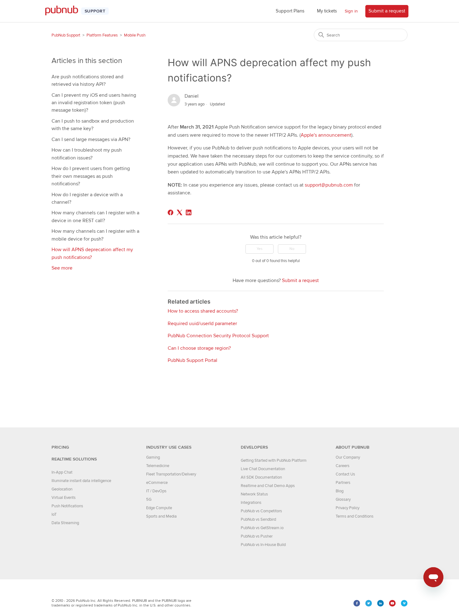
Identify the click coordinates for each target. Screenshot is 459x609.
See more (62, 268)
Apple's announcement (326, 135)
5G (148, 499)
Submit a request (386, 11)
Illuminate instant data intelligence (81, 480)
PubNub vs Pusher (257, 536)
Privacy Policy (347, 507)
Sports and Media (161, 516)
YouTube (392, 603)
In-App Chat (62, 472)
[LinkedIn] (188, 212)
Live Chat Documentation (263, 468)
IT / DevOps (156, 491)
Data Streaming (65, 522)
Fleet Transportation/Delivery (171, 474)
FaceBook (356, 603)
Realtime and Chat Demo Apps (268, 485)
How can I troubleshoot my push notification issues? (87, 154)
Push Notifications (67, 506)
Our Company (348, 457)
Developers (254, 447)
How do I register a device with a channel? (87, 198)
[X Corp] (179, 212)
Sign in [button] (351, 11)
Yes (260, 248)
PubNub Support (66, 35)
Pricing (60, 447)
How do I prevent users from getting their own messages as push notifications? (91, 176)
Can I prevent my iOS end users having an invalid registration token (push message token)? (94, 103)
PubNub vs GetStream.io (262, 527)
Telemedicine (157, 465)
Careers (342, 465)
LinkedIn (380, 603)
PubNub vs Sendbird (258, 519)
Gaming (153, 457)
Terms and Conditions (354, 516)
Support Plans (290, 11)
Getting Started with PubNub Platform (274, 460)
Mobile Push (135, 35)
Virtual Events (64, 497)
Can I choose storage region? (199, 348)
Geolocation (62, 489)
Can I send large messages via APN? (91, 139)
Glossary (343, 499)
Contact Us (345, 474)
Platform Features (102, 35)
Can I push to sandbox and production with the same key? (93, 125)
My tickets (327, 11)
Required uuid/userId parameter (202, 323)
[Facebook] (170, 212)
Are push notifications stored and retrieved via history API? (87, 80)
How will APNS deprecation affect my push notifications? (92, 253)
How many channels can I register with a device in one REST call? (95, 216)
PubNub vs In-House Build (263, 544)
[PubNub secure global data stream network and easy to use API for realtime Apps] (64, 11)
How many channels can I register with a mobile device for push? (95, 235)
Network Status (254, 494)
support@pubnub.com (329, 185)
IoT (54, 514)
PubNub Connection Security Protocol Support (218, 336)
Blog (339, 491)
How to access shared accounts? (203, 311)
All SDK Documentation (261, 477)
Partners (343, 482)
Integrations (251, 502)
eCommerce (157, 482)
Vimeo (404, 603)
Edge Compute (159, 507)
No (291, 248)
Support (95, 11)
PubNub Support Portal (192, 360)
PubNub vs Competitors (261, 511)
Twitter (368, 603)
